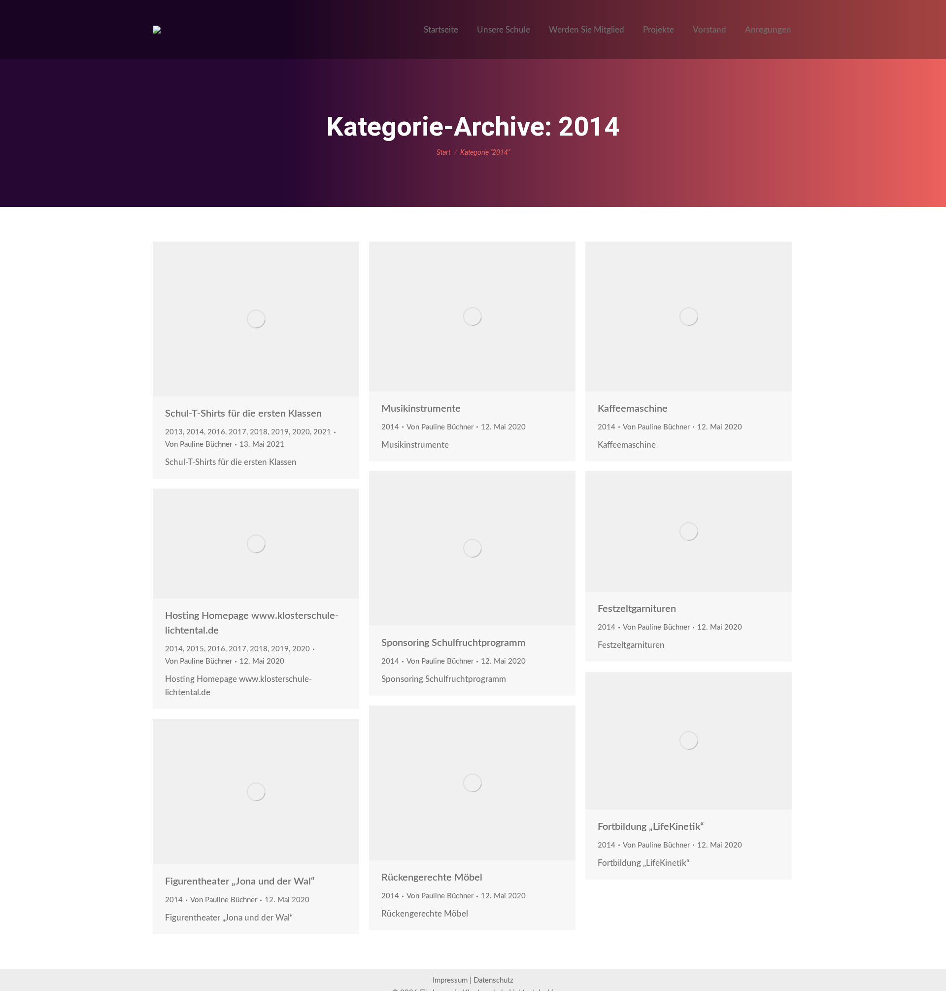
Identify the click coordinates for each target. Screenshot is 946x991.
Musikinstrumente (421, 409)
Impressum (450, 980)
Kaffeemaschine (633, 409)
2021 (322, 432)
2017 (237, 432)
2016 (216, 432)
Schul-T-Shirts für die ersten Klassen (243, 414)
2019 (280, 432)
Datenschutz (493, 980)
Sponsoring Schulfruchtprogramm (453, 643)
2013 (174, 432)
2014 (195, 432)
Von (198, 444)
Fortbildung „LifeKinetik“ (651, 827)
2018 (259, 432)
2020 (301, 432)
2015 (195, 649)
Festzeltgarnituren (637, 609)
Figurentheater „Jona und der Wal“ (240, 881)
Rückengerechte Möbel (431, 878)
